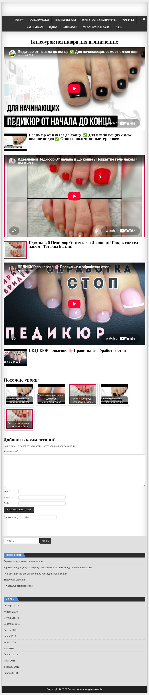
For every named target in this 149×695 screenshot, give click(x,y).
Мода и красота (35, 27)
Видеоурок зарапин (14, 579)
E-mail (8, 497)
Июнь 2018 (10, 642)
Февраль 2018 (11, 666)
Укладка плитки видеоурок (18, 585)
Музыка (53, 27)
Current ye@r (13, 517)
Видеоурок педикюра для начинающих (74, 42)
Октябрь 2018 (11, 618)
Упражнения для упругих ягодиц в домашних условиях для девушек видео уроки (48, 567)
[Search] (144, 19)
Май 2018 (9, 648)
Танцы (118, 27)
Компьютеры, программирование (99, 19)
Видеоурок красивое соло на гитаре (23, 561)
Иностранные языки (65, 19)
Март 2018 (9, 660)
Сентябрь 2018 (12, 624)
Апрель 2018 (11, 654)
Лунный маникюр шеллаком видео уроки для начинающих (35, 573)
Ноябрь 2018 (11, 611)
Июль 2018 (10, 636)
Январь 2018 (11, 673)
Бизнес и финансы (39, 19)
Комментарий (11, 451)
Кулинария (128, 19)
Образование (69, 27)
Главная (19, 19)
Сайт (6, 503)
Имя (7, 491)
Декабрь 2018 (11, 605)
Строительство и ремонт (96, 27)
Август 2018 (10, 630)
